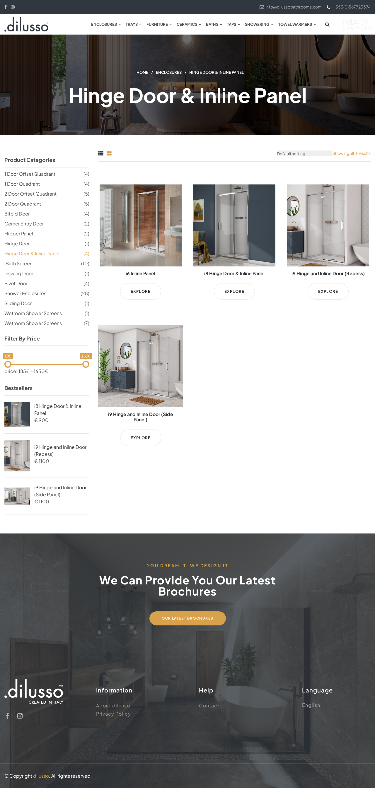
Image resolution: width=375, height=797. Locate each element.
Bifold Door (17, 214)
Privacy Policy (113, 714)
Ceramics (187, 24)
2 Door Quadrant (22, 204)
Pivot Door (15, 283)
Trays (132, 24)
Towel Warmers (295, 24)
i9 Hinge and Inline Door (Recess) (60, 450)
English (311, 705)
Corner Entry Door (24, 223)
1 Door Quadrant (22, 184)
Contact (209, 705)
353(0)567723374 (353, 6)
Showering (257, 24)
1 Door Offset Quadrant (29, 174)
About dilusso (113, 705)
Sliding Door (18, 303)
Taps (231, 24)
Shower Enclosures (25, 293)
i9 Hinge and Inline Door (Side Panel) (60, 490)
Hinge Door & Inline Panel (31, 253)
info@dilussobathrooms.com (293, 6)
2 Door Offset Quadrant (30, 194)
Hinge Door (17, 243)
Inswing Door (18, 273)
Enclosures (104, 24)
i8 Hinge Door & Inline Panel (57, 409)
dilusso (41, 776)
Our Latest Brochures (188, 618)
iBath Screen (18, 263)
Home (142, 72)
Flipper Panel (18, 233)
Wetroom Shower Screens (33, 313)
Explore (141, 291)
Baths (212, 24)
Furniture (157, 24)
